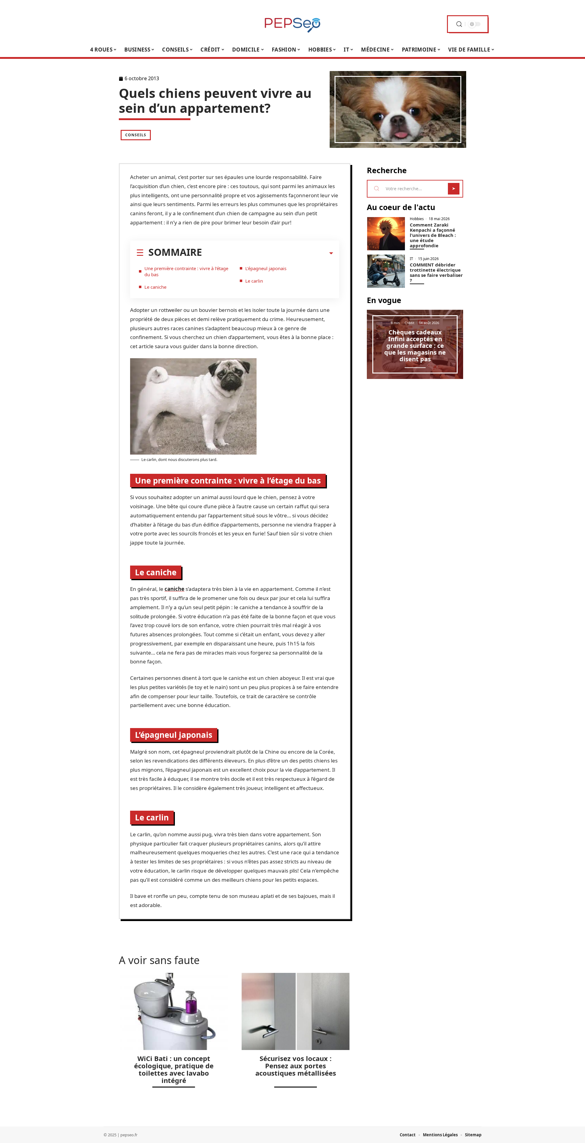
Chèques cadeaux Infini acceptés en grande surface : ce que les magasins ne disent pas (415, 345)
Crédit (409, 323)
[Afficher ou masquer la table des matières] (267, 253)
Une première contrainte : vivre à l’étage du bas (186, 271)
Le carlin (254, 281)
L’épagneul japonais (265, 268)
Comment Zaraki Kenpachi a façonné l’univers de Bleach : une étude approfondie (433, 235)
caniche (174, 588)
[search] (459, 24)
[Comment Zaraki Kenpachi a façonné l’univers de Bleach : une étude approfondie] (386, 234)
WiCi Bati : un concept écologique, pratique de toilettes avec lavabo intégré (174, 1069)
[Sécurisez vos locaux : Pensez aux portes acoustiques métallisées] (295, 1011)
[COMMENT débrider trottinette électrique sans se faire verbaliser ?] (386, 271)
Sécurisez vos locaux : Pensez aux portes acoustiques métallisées (295, 1065)
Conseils (135, 135)
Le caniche (155, 287)
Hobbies (417, 219)
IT (411, 259)
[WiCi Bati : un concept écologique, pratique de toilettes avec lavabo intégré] (174, 1011)
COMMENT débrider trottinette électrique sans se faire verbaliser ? (436, 272)
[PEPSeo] (292, 24)
